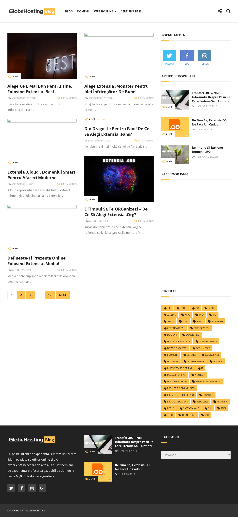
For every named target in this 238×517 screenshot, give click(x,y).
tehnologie (189, 415)
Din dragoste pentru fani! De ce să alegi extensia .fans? (116, 131)
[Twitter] (11, 488)
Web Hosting (104, 11)
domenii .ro (192, 334)
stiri (223, 408)
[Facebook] (21, 488)
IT (202, 368)
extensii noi (212, 354)
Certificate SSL (132, 11)
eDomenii (172, 354)
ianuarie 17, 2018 (207, 106)
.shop (170, 321)
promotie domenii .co (208, 381)
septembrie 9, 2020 (100, 140)
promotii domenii (177, 401)
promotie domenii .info (180, 388)
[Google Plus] (42, 488)
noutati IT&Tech (177, 381)
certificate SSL (176, 328)
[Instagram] (32, 488)
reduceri (222, 401)
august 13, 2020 (21, 270)
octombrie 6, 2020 (23, 184)
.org (187, 314)
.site (185, 321)
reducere (202, 401)
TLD (207, 415)
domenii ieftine (208, 341)
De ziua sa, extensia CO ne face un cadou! (209, 122)
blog (199, 321)
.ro (214, 314)
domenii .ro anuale (178, 341)
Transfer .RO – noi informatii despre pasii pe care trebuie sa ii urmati (211, 97)
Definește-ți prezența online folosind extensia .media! (36, 260)
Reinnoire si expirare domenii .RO (207, 150)
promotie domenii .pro (180, 395)
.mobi (211, 308)
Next (62, 295)
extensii (191, 354)
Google (217, 361)
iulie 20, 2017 (204, 129)
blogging (217, 321)
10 (50, 295)
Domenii (83, 11)
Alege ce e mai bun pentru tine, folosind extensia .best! (39, 88)
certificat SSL (202, 328)
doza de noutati (177, 348)
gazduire (172, 361)
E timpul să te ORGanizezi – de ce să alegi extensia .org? (116, 211)
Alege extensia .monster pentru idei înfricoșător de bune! (116, 88)
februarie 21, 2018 (207, 156)
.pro (201, 314)
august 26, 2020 (98, 221)
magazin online (176, 374)
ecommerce (203, 348)
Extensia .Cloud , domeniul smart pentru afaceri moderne (41, 174)
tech (170, 415)
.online (171, 314)
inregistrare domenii (179, 368)
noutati (200, 374)
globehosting (195, 361)
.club (183, 308)
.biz (169, 308)
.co (197, 308)
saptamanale (191, 408)
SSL (210, 408)
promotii (208, 395)
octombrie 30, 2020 (24, 98)
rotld (170, 408)
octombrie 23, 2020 (100, 98)
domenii (172, 334)
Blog (69, 11)
